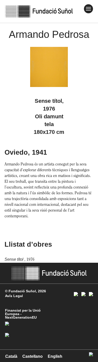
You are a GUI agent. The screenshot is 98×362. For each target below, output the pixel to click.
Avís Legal (14, 296)
